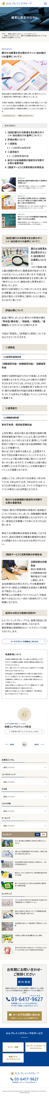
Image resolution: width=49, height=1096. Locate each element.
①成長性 (12, 143)
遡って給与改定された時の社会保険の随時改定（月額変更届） (30, 884)
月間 (43, 834)
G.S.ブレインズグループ (16, 3)
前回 (4, 317)
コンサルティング (30, 34)
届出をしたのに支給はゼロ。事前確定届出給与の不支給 (31, 874)
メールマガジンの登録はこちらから (24, 641)
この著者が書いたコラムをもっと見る (24, 731)
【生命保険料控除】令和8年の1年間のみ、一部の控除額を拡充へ (30, 863)
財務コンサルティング (11, 35)
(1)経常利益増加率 (21, 147)
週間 (37, 834)
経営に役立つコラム (15, 34)
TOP (3, 34)
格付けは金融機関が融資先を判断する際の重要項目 (25, 162)
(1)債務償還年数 (20, 156)
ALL (24, 744)
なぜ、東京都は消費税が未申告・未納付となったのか (30, 842)
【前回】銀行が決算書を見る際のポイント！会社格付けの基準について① (25, 134)
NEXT (37, 744)
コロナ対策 (6, 803)
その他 (4, 789)
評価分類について (16, 139)
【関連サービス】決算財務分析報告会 (25, 167)
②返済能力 (13, 151)
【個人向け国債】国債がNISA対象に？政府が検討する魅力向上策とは (31, 852)
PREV (12, 744)
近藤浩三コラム (8, 760)
